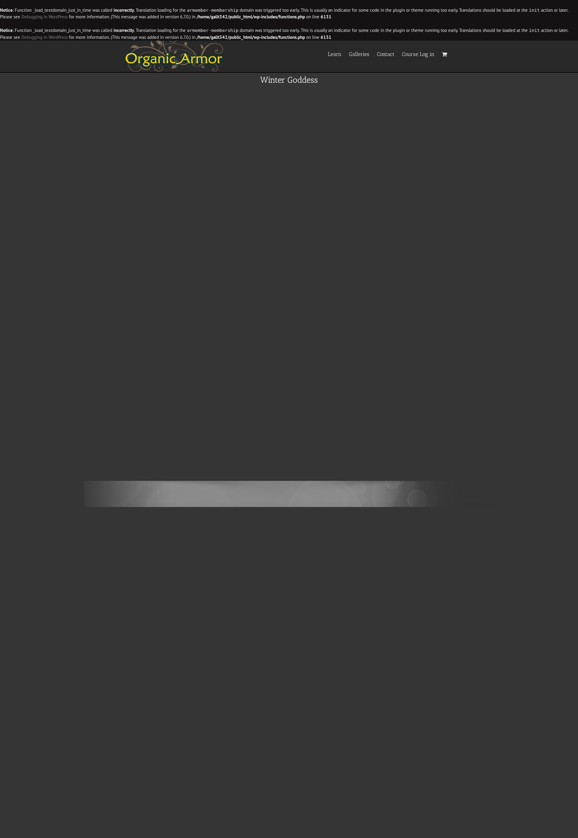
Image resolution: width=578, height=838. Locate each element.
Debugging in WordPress (44, 17)
